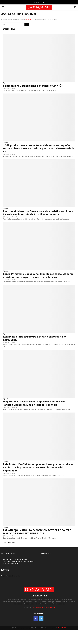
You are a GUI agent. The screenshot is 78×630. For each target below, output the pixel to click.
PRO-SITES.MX (62, 628)
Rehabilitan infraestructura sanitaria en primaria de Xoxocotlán (35, 338)
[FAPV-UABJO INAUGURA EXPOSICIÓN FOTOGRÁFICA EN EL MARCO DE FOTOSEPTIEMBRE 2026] (39, 502)
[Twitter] (41, 618)
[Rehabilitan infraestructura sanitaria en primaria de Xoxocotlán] (39, 309)
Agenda (5, 83)
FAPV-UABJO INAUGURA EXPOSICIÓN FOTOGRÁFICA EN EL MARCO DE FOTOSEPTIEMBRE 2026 (37, 531)
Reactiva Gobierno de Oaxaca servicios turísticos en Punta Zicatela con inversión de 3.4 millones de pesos (38, 212)
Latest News (9, 29)
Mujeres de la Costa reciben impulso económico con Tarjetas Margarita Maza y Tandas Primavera (34, 403)
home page (28, 19)
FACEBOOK (46, 553)
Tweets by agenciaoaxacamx (10, 576)
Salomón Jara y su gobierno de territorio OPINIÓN (33, 85)
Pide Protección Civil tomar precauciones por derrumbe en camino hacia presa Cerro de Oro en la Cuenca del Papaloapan (38, 467)
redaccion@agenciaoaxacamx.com (43, 607)
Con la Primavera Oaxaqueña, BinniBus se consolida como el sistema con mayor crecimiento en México (38, 275)
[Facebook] (36, 618)
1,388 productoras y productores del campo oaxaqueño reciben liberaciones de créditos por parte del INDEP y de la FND (38, 148)
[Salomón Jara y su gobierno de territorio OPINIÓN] (39, 58)
